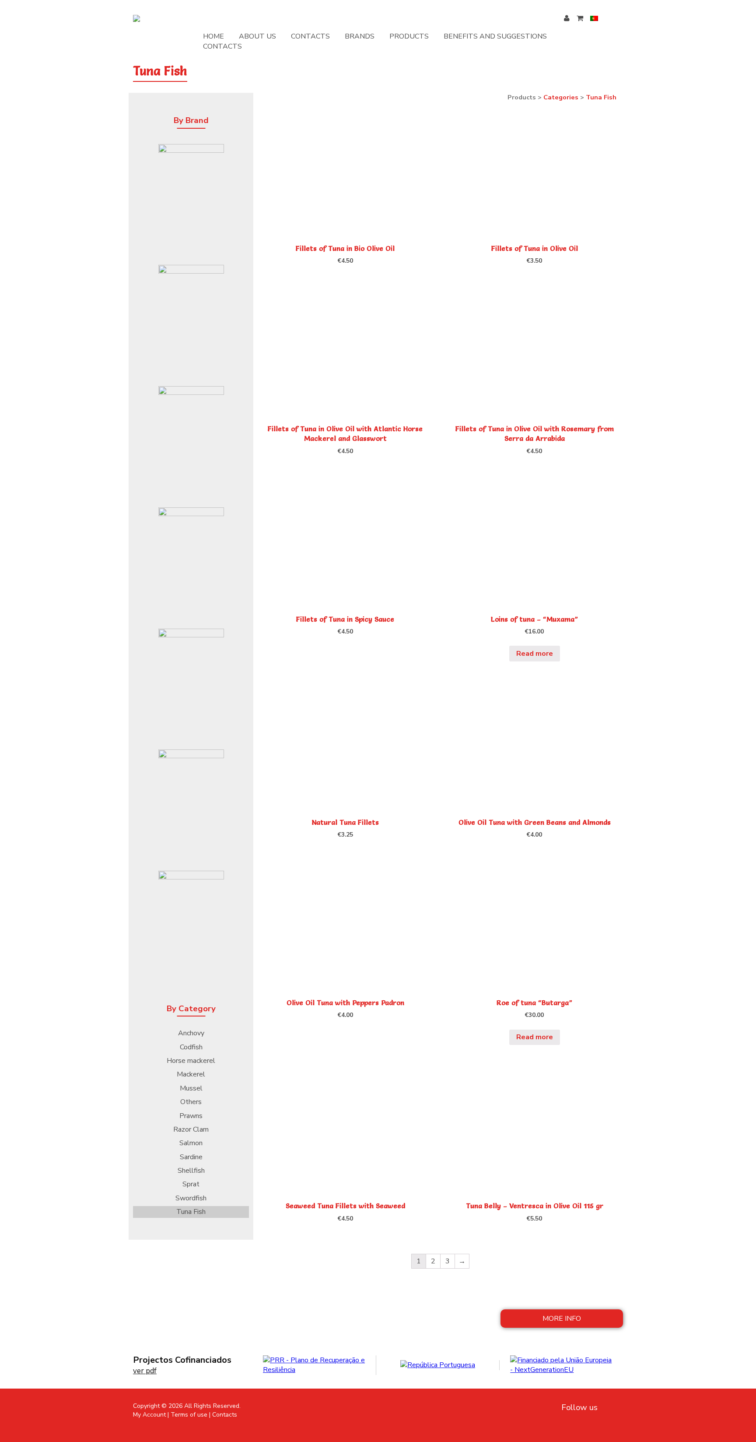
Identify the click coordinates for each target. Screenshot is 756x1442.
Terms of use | (190, 1414)
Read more (534, 653)
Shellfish (191, 1170)
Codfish (191, 1047)
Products (409, 36)
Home (213, 36)
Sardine (191, 1157)
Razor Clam (191, 1129)
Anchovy (191, 1033)
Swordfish (190, 1198)
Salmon (191, 1143)
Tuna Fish (191, 1212)
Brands (359, 36)
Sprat (191, 1184)
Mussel (191, 1088)
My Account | (151, 1414)
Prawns (191, 1116)
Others (191, 1102)
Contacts (310, 36)
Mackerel (191, 1074)
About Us (257, 36)
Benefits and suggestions (495, 36)
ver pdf (145, 1371)
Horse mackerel (191, 1061)
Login (570, 18)
